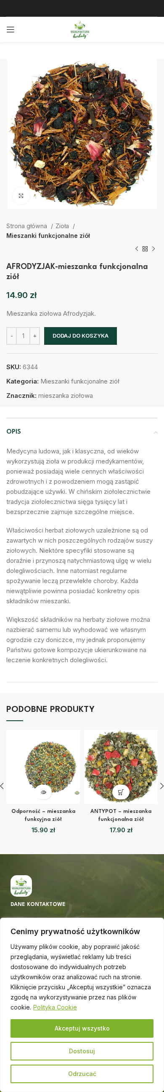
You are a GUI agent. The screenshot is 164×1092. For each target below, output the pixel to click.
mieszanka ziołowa (65, 396)
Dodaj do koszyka (80, 335)
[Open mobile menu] (10, 29)
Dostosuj (82, 1051)
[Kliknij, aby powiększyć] (21, 195)
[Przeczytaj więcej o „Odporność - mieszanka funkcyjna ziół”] (43, 792)
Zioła (63, 225)
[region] (82, 1005)
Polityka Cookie (55, 1007)
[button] (121, 792)
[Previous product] (136, 249)
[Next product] (153, 249)
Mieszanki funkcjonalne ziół (48, 235)
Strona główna (27, 225)
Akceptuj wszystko (82, 1028)
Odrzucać (82, 1073)
